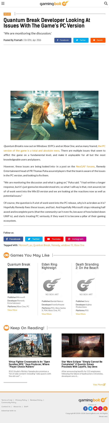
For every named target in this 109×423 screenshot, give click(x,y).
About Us (17, 406)
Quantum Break (41, 245)
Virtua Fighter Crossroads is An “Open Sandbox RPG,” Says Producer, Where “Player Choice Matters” (29, 364)
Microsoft (24, 245)
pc (31, 245)
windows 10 (67, 245)
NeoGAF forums (85, 166)
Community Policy (8, 402)
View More (12, 310)
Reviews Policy (36, 400)
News (7, 14)
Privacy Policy (21, 400)
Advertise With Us (8, 411)
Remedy (55, 245)
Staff (26, 406)
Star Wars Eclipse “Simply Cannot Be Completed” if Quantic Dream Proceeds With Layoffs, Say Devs (82, 364)
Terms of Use (6, 400)
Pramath (18, 40)
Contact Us (5, 406)
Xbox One (79, 245)
